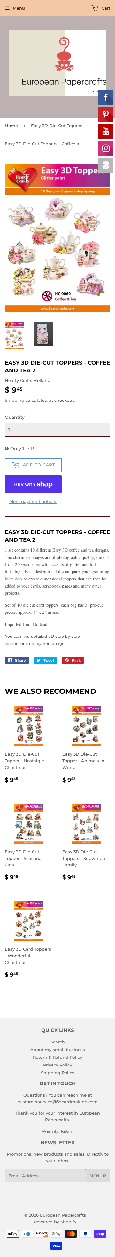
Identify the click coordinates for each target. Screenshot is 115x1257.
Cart (105, 8)
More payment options (33, 501)
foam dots (13, 579)
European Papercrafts (63, 1215)
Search (57, 1041)
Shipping (14, 400)
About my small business (57, 1049)
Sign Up (98, 1175)
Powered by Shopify (55, 1221)
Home (11, 125)
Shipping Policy (57, 1072)
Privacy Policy (57, 1064)
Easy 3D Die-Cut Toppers (57, 125)
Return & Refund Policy (57, 1057)
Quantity (15, 417)
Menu (19, 8)
